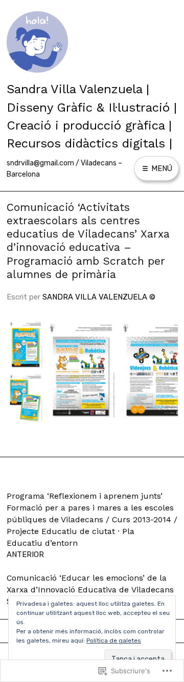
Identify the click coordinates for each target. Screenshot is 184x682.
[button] (25, 344)
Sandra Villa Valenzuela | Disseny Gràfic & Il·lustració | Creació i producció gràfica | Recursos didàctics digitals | (92, 116)
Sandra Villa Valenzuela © (98, 297)
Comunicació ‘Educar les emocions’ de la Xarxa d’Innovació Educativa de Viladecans (90, 589)
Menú (160, 168)
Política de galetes (113, 640)
